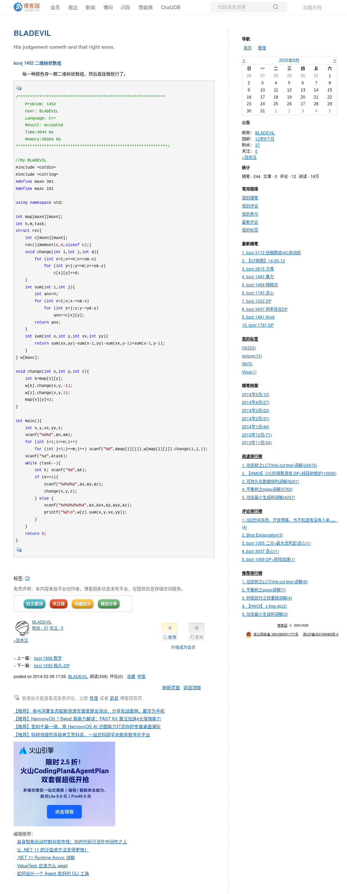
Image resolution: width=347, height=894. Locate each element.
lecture (252, 355)
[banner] (27, 7)
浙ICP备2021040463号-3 (320, 634)
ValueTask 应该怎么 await (42, 865)
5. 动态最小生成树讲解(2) (265, 614)
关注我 (59, 604)
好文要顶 (34, 604)
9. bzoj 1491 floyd (258, 317)
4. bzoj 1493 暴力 (258, 276)
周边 (73, 7)
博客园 (282, 625)
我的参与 (250, 214)
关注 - (56, 628)
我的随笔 (250, 197)
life (247, 363)
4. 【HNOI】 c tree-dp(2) (264, 606)
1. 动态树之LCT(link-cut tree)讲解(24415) (279, 465)
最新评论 (250, 222)
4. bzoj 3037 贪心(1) (260, 551)
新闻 (90, 7)
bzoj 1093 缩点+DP (52, 665)
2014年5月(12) (255, 394)
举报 (141, 676)
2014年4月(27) (255, 402)
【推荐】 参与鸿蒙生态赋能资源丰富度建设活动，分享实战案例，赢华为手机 (89, 710)
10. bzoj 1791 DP (258, 325)
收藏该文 (83, 604)
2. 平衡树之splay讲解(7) (264, 589)
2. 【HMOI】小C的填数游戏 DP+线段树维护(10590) (289, 473)
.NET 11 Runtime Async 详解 (46, 857)
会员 (55, 7)
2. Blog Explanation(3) (262, 535)
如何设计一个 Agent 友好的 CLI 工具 (53, 873)
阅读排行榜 (252, 456)
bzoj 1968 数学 (48, 658)
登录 (93, 698)
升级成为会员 (183, 647)
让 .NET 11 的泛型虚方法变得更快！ (53, 849)
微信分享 (109, 604)
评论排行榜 (252, 511)
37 (257, 145)
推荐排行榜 (252, 573)
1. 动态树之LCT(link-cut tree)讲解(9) (275, 581)
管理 (262, 47)
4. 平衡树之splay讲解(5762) (267, 489)
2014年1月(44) (255, 426)
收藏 (131, 676)
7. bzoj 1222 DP (256, 301)
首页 (248, 47)
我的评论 (250, 206)
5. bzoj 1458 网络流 (260, 284)
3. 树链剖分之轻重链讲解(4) (267, 598)
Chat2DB (170, 7)
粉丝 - (40, 628)
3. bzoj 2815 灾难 (258, 268)
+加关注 (21, 640)
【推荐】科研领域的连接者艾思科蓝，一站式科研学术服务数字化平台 (82, 734)
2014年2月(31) (255, 418)
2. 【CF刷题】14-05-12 (263, 260)
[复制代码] (19, 90)
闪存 (125, 7)
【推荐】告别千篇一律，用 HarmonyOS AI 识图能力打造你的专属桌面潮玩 (87, 726)
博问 (108, 7)
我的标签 (250, 230)
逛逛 (114, 698)
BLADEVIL (32, 32)
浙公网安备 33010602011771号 (276, 634)
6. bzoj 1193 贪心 (258, 293)
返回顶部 (192, 687)
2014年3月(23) (255, 410)
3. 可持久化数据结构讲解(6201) (270, 481)
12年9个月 (264, 138)
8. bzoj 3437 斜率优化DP (265, 309)
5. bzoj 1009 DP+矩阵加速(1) (268, 559)
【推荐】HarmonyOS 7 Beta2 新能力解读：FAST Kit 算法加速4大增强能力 (87, 718)
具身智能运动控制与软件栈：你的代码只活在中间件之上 (72, 841)
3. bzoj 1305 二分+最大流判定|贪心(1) (276, 543)
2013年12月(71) (257, 434)
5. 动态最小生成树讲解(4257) (268, 497)
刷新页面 (171, 687)
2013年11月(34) (257, 442)
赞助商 (146, 7)
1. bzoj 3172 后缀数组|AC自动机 (271, 252)
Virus (249, 371)
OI (27, 578)
